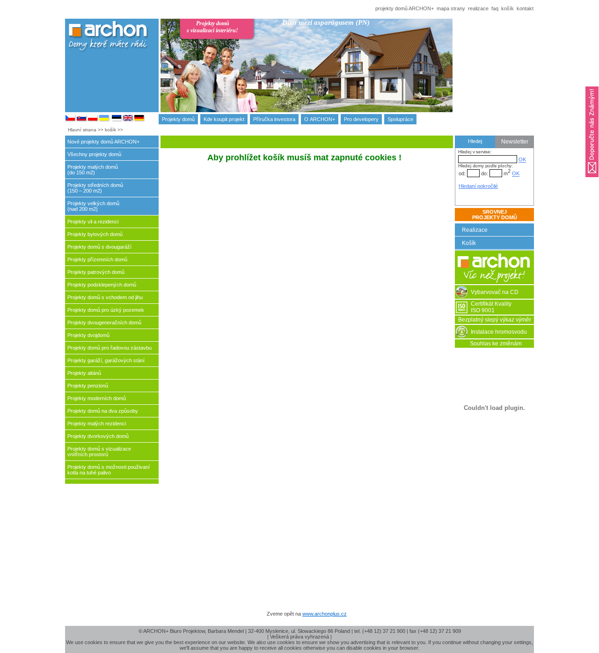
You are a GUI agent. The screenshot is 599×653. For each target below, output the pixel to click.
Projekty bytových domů (95, 234)
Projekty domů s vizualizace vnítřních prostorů (99, 451)
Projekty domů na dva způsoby (102, 411)
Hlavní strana (82, 129)
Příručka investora (274, 119)
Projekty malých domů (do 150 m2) (92, 169)
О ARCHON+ (319, 119)
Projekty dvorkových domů (98, 436)
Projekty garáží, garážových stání (106, 360)
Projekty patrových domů (95, 272)
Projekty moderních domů (96, 398)
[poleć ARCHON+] (592, 180)
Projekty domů (178, 119)
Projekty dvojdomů (88, 335)
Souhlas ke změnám (496, 343)
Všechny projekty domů (94, 154)
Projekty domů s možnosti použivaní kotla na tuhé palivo (108, 469)
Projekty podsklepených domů (101, 284)
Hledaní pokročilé (478, 186)
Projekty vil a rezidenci (92, 221)
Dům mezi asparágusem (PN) (326, 22)
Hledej (475, 141)
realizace (478, 8)
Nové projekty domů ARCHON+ (103, 141)
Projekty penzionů (87, 385)
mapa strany (451, 8)
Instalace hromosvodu (499, 332)
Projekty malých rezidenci (96, 423)
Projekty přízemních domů (97, 259)
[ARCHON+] (93, 120)
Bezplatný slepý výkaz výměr (494, 319)
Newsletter (514, 141)
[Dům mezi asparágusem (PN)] (357, 73)
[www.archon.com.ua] (104, 120)
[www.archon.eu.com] (139, 120)
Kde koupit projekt (224, 119)
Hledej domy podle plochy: (485, 165)
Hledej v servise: (475, 151)
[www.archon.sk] (82, 120)
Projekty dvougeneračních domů (104, 322)
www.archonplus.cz (324, 614)
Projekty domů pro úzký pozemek (105, 310)
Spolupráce (400, 119)
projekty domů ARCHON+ (404, 8)
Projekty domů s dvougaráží (99, 247)
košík (507, 8)
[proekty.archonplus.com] (117, 120)
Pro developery (361, 119)
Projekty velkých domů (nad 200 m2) (93, 206)
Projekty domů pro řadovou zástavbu (109, 348)
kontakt (525, 8)
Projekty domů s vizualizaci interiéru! (212, 27)
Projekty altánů (84, 373)
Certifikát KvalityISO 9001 (491, 307)
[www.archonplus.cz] (70, 120)
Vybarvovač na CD (495, 292)
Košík (469, 243)
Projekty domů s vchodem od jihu (105, 297)
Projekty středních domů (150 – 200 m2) (95, 188)
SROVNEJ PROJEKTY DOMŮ (494, 214)
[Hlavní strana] (494, 282)
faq (494, 8)
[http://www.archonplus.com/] (128, 120)
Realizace (475, 230)
